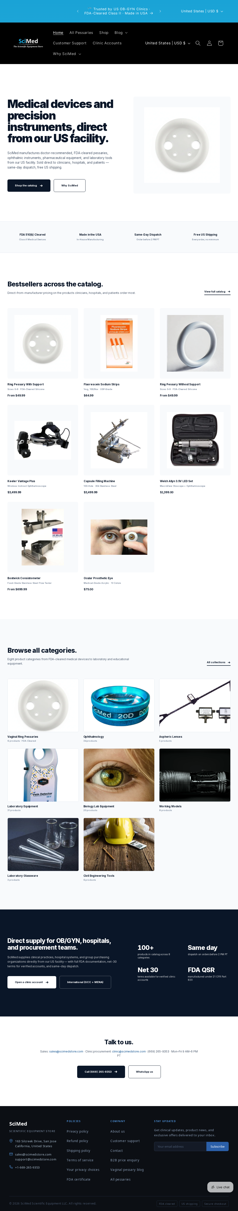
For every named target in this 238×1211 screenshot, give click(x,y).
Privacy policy (77, 1131)
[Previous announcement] (78, 11)
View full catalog (214, 291)
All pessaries (120, 1179)
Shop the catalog (26, 185)
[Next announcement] (160, 11)
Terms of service (80, 1160)
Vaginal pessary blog (127, 1170)
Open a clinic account (29, 982)
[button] (121, 32)
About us (117, 1131)
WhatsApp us (144, 1071)
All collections (216, 662)
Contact (116, 1151)
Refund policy (77, 1141)
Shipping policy (78, 1151)
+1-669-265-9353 (27, 1167)
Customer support (125, 1141)
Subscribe (218, 1146)
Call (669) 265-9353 (98, 1071)
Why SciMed (69, 185)
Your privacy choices (83, 1170)
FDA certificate (79, 1179)
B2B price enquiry (124, 1160)
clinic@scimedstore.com (128, 1051)
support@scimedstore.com (35, 1159)
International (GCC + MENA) (85, 982)
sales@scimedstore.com (66, 1051)
